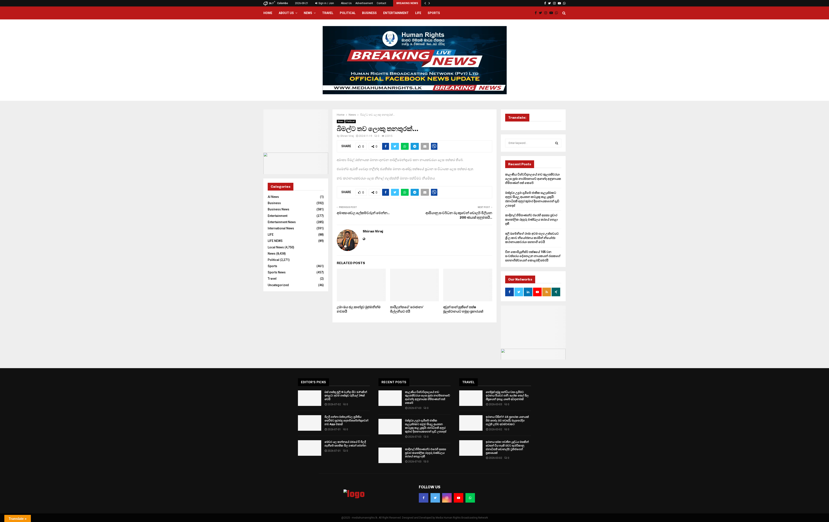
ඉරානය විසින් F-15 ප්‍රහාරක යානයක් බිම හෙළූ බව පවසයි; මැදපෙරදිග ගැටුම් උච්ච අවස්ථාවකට (507, 420)
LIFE (418, 13)
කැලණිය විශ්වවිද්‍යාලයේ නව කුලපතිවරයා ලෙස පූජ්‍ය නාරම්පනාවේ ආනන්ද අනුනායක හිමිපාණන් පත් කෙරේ (533, 179)
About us (286, 13)
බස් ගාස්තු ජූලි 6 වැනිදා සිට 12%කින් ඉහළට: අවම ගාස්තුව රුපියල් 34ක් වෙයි (345, 395)
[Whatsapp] (557, 13)
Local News (276, 247)
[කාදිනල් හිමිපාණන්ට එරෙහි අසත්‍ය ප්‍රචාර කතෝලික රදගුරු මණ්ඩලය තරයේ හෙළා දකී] (390, 455)
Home (267, 13)
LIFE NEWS (275, 241)
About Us (346, 3)
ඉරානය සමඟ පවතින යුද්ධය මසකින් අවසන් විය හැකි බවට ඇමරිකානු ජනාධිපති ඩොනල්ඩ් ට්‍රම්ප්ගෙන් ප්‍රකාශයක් (507, 447)
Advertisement (364, 3)
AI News (273, 197)
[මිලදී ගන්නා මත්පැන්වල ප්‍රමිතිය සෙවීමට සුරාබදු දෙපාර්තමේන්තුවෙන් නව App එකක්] (309, 423)
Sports (434, 13)
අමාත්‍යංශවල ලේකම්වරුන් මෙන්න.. (363, 213)
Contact (381, 3)
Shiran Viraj (347, 135)
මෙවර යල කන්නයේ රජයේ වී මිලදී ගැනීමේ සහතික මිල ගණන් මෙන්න (345, 443)
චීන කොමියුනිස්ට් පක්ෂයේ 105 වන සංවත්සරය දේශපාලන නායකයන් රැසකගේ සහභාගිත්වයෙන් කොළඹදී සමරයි (532, 256)
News (308, 13)
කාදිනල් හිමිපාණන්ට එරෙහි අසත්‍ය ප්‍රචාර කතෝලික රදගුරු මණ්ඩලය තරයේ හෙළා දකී (531, 219)
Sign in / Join (326, 3)
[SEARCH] (556, 143)
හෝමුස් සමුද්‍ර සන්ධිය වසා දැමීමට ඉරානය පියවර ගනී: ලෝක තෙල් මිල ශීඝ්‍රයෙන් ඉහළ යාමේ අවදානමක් (507, 395)
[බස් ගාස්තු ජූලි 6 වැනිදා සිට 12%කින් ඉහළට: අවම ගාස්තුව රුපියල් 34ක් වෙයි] (309, 398)
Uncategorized (278, 285)
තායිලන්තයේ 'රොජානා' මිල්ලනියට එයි (407, 309)
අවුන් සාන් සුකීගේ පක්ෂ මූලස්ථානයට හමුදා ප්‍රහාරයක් (463, 309)
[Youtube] (552, 13)
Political (348, 13)
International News (281, 228)
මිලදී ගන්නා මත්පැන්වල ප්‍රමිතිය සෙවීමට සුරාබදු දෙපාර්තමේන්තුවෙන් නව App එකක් (346, 420)
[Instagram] (546, 13)
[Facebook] (537, 13)
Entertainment (396, 13)
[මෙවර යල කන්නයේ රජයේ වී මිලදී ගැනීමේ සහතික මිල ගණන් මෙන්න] (309, 448)
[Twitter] (541, 13)
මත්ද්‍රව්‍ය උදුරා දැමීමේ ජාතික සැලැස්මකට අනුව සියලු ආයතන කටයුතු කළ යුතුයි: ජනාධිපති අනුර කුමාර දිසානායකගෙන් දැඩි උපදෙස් (425, 426)
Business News (278, 209)
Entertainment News (282, 222)
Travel (327, 13)
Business (369, 13)
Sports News (277, 272)
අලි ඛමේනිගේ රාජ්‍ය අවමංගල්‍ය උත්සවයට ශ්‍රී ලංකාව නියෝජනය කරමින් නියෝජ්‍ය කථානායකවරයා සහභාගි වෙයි (532, 238)
